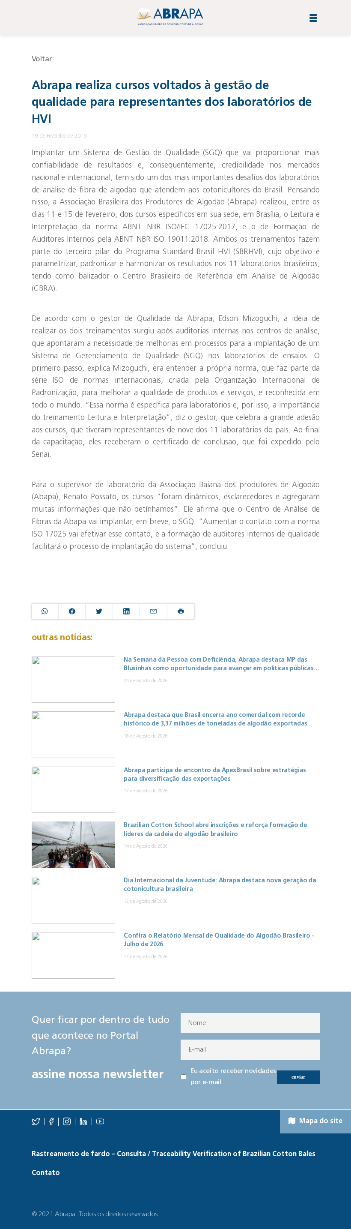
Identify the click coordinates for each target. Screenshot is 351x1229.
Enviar (298, 1077)
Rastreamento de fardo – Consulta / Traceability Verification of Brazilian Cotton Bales (173, 1154)
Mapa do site (319, 1121)
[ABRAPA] (169, 16)
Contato (46, 1173)
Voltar (42, 59)
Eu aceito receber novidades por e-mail (233, 1077)
